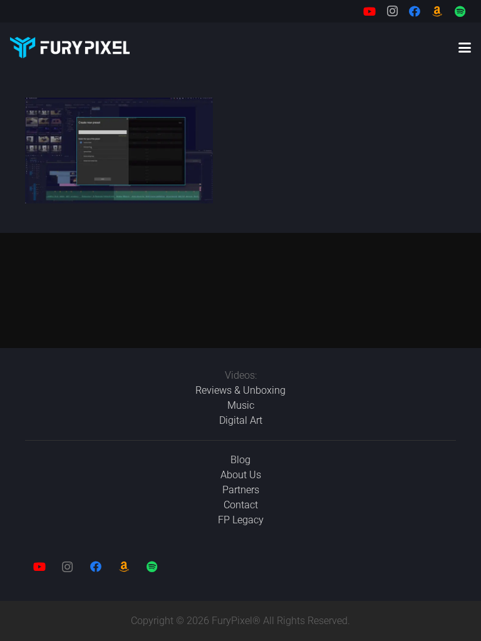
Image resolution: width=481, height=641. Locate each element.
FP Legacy (241, 520)
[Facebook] (414, 11)
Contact (241, 505)
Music (240, 405)
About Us (240, 475)
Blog (240, 460)
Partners (240, 490)
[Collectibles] (437, 11)
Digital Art (240, 420)
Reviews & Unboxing (240, 390)
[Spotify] (459, 11)
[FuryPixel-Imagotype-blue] (70, 47)
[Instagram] (392, 11)
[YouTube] (369, 11)
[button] (464, 47)
